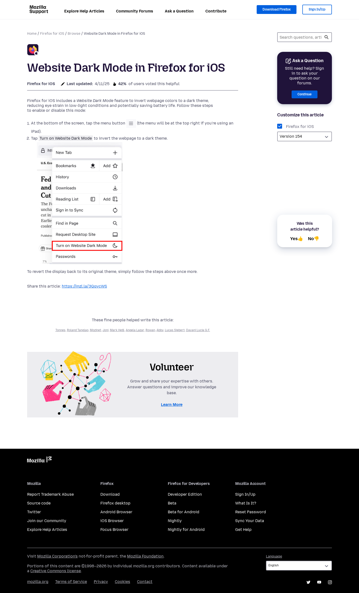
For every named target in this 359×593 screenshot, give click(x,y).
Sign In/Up (317, 9)
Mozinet (95, 330)
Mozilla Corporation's (57, 556)
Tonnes (60, 330)
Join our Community (46, 520)
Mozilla (39, 460)
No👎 (313, 238)
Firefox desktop (115, 503)
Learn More (171, 404)
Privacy (101, 581)
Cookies (122, 581)
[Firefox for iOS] (33, 50)
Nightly (175, 520)
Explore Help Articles (84, 11)
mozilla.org (37, 581)
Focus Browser (114, 529)
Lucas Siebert (175, 330)
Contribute (215, 11)
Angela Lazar (135, 330)
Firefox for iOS (52, 34)
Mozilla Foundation (145, 556)
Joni (105, 330)
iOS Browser (112, 520)
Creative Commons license (55, 571)
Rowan (150, 330)
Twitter (34, 512)
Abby (160, 330)
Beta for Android (183, 512)
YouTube (319, 582)
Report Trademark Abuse (50, 494)
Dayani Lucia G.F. (198, 330)
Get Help (243, 529)
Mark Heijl (117, 330)
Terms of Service (71, 581)
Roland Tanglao (77, 330)
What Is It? (245, 503)
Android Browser (116, 512)
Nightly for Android (186, 529)
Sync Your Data (249, 520)
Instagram (330, 582)
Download (110, 494)
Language (274, 556)
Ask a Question (179, 11)
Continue (304, 94)
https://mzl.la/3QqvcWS (84, 286)
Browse (74, 34)
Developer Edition (185, 494)
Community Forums (134, 11)
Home (32, 34)
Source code (39, 503)
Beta (172, 503)
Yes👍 (296, 238)
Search (326, 37)
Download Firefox (277, 9)
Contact (144, 581)
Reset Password (250, 512)
